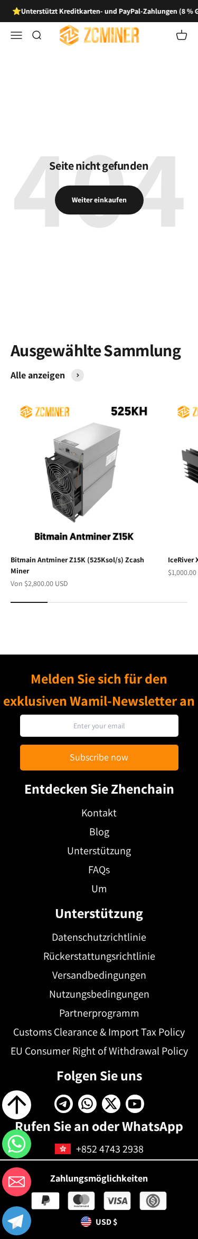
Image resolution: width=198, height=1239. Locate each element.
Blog (99, 831)
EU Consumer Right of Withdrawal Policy (99, 1051)
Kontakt (99, 813)
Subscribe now (99, 757)
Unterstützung (99, 850)
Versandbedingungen (99, 975)
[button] (16, 1222)
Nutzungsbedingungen (99, 994)
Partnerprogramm (99, 1013)
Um (99, 888)
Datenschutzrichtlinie (99, 937)
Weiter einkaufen (99, 199)
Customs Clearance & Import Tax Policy (99, 1032)
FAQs (99, 869)
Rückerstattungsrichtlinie (99, 956)
